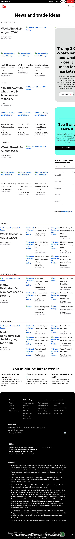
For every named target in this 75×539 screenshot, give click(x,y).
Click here (18, 432)
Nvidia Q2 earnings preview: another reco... (8, 67)
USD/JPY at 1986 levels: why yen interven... (24, 127)
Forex (3, 83)
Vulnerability (24, 451)
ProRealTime (42, 411)
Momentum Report (60, 410)
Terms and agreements (25, 447)
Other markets (14, 411)
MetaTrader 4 (42, 408)
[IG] (4, 6)
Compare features (44, 413)
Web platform (43, 403)
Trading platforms (44, 400)
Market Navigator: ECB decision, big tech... (67, 244)
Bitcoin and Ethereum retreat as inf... (41, 281)
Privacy (11, 449)
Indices (3, 224)
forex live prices (66, 211)
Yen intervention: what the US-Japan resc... (42, 67)
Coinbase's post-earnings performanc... (66, 295)
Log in (63, 1)
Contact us (12, 424)
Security (18, 449)
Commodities (5, 322)
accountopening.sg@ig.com (35, 427)
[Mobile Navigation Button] (72, 6)
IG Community (26, 449)
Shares (4, 142)
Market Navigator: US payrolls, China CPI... (41, 244)
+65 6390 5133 (19, 427)
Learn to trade (58, 400)
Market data (58, 413)
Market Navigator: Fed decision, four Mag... (7, 127)
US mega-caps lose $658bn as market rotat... (42, 259)
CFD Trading (27, 400)
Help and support (18, 430)
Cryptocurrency (7, 274)
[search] (69, 6)
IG (10, 447)
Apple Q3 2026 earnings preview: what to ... (41, 186)
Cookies (17, 451)
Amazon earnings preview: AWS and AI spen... (25, 186)
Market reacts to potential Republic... (66, 281)
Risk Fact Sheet (29, 454)
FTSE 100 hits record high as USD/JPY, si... (40, 127)
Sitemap (14, 447)
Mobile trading (43, 405)
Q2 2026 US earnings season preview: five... (66, 259)
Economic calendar (60, 408)
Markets (12, 400)
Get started (70, 1)
